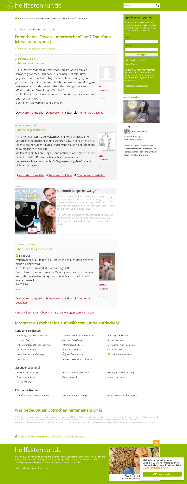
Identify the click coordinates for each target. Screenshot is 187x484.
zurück (21, 312)
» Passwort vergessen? (135, 60)
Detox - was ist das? (71, 349)
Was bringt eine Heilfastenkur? (32, 335)
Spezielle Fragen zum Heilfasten (74, 312)
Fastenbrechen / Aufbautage (31, 354)
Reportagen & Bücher (117, 335)
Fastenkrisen (23, 359)
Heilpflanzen (68, 18)
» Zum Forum (130, 64)
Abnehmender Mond (141, 131)
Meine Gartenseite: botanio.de (122, 395)
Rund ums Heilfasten (28, 18)
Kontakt (30, 436)
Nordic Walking (24, 381)
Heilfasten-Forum (75, 354)
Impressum (41, 436)
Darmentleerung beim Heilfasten (78, 335)
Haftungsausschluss (74, 436)
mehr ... (144, 155)
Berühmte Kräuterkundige (75, 395)
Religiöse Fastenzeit (116, 340)
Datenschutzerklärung (155, 467)
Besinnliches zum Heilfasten (121, 344)
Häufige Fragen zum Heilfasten (77, 359)
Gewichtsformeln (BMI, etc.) (75, 372)
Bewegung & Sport (26, 377)
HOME (21, 436)
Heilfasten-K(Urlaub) (121, 354)
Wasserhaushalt (70, 377)
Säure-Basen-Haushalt (28, 372)
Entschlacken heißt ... (72, 344)
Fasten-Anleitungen (26, 349)
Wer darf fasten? (25, 340)
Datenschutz (56, 436)
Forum (83, 18)
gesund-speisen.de (116, 377)
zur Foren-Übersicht (40, 312)
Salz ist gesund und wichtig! (120, 372)
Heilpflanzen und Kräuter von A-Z (33, 395)
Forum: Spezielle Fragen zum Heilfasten (36, 48)
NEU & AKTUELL (114, 349)
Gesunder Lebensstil (50, 18)
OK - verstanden (162, 474)
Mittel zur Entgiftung (72, 340)
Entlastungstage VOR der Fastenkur (34, 344)
